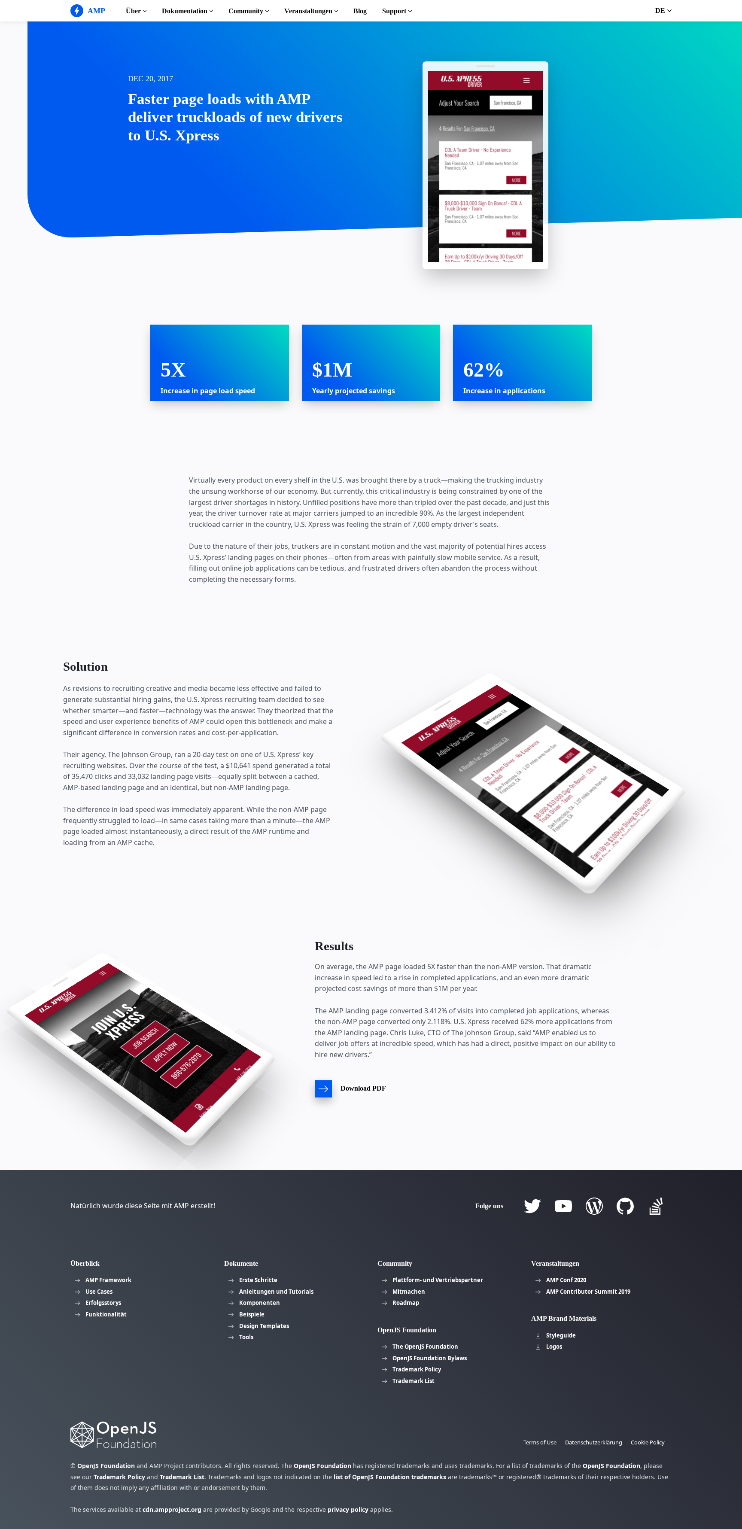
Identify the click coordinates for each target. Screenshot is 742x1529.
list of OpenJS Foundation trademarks (390, 1477)
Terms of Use (539, 1442)
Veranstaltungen (308, 11)
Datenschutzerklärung (593, 1442)
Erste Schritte (258, 1280)
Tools (246, 1337)
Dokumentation (184, 11)
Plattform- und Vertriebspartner (437, 1280)
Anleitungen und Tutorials (276, 1291)
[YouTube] (563, 1206)
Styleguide (561, 1335)
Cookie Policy (648, 1442)
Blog (360, 11)
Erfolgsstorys (103, 1303)
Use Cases (99, 1291)
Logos (554, 1346)
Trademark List (413, 1381)
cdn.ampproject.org (172, 1509)
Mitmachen (408, 1291)
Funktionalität (106, 1314)
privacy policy (348, 1509)
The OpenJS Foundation (425, 1346)
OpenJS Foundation (106, 1466)
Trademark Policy (416, 1369)
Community (245, 11)
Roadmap (405, 1303)
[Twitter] (532, 1206)
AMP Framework (108, 1280)
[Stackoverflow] (656, 1206)
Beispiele (252, 1314)
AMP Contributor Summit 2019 (588, 1291)
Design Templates (264, 1326)
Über (133, 11)
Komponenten (259, 1303)
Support (394, 11)
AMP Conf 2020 (566, 1280)
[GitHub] (625, 1206)
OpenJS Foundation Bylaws (429, 1358)
